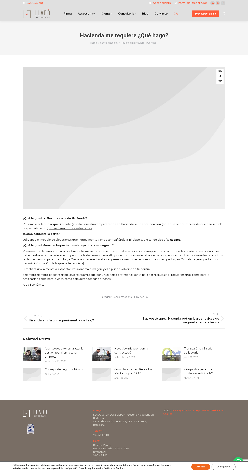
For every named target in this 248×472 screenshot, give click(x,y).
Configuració (223, 466)
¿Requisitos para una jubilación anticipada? (198, 371)
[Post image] (32, 354)
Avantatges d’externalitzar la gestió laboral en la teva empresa (64, 352)
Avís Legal (177, 410)
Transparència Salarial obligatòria (198, 350)
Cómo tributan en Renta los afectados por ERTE (133, 371)
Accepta (200, 466)
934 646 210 (34, 3)
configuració (70, 468)
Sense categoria (122, 296)
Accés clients (162, 3)
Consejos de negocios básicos (64, 369)
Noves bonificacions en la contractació (131, 350)
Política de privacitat (197, 410)
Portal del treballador (192, 3)
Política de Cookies (114, 468)
